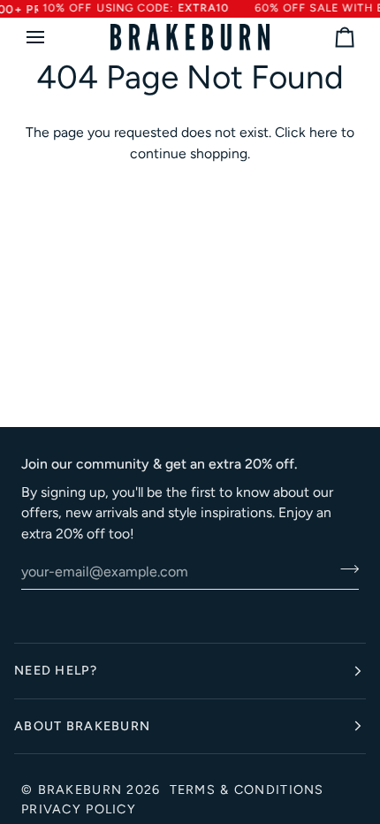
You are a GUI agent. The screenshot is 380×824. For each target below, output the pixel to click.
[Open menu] (51, 37)
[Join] (344, 569)
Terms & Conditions (247, 789)
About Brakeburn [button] (82, 726)
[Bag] (328, 37)
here (323, 132)
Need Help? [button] (55, 670)
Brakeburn (80, 789)
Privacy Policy (78, 809)
